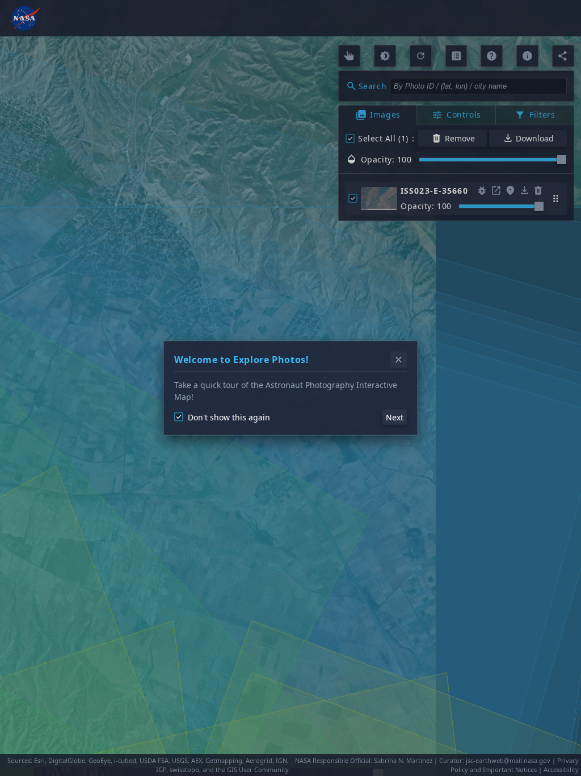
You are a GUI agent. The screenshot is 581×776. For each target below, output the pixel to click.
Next (394, 416)
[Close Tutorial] (398, 360)
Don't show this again (229, 416)
